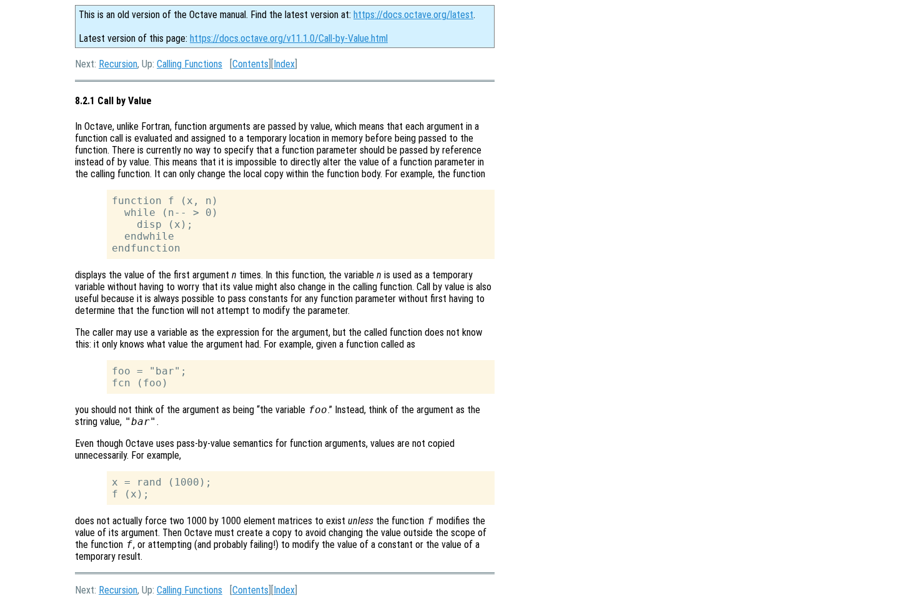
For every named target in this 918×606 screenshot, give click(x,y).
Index (284, 64)
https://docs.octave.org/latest (413, 15)
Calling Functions (189, 64)
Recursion (118, 64)
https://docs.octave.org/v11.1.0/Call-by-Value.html (289, 38)
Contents (250, 64)
